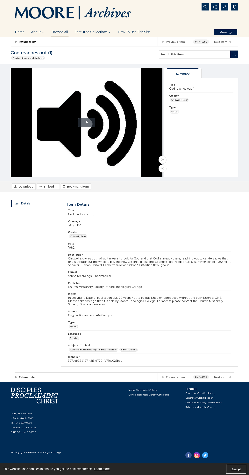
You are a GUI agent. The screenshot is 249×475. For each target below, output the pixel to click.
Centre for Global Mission (199, 397)
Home (20, 32)
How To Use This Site (134, 32)
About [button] (36, 32)
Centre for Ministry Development (203, 402)
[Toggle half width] (162, 168)
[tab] (182, 73)
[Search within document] (234, 54)
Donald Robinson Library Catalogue (148, 394)
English (74, 338)
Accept (236, 469)
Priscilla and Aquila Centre (200, 407)
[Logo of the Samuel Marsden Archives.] (73, 13)
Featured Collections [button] (91, 32)
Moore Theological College (142, 390)
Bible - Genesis (129, 349)
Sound (174, 111)
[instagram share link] (197, 455)
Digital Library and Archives (28, 58)
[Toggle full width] (162, 160)
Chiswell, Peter (179, 99)
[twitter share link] (205, 455)
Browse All (60, 32)
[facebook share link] (188, 455)
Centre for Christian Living (200, 393)
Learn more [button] (102, 469)
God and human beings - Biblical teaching (93, 349)
